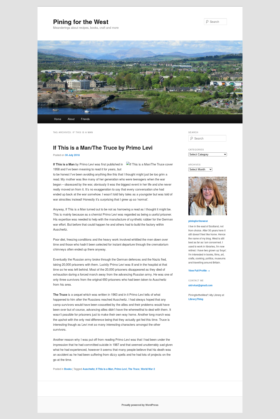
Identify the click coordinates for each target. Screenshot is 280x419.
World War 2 (148, 369)
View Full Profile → (199, 270)
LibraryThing (195, 299)
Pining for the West (80, 21)
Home (57, 119)
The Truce (134, 369)
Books (68, 369)
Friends (85, 119)
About (71, 119)
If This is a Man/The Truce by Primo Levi (103, 147)
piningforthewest (198, 221)
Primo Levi (120, 369)
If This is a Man (104, 369)
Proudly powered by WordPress (140, 405)
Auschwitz (89, 369)
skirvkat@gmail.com (200, 285)
